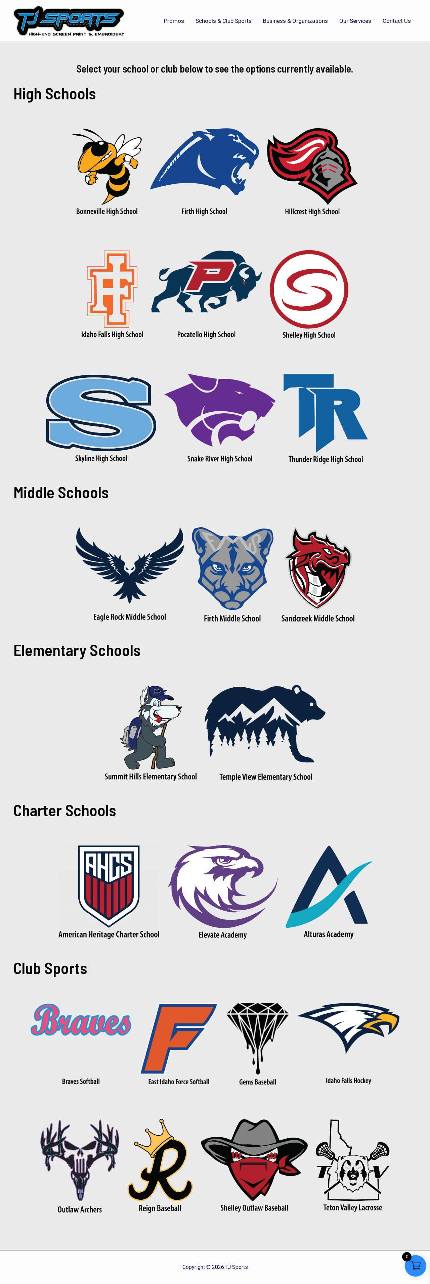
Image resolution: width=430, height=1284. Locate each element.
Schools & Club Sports (224, 20)
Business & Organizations (295, 20)
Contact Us (397, 20)
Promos (174, 20)
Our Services (355, 20)
